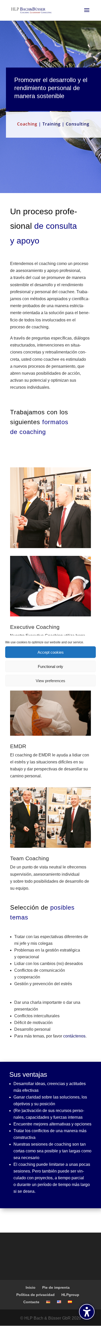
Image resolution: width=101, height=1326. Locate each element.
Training (51, 124)
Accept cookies (51, 652)
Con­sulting (77, 124)
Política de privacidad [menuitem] (35, 1295)
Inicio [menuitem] (30, 1287)
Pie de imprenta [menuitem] (56, 1287)
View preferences (50, 680)
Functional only (50, 666)
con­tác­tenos (74, 1036)
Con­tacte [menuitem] (31, 1302)
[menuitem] (48, 1302)
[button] (87, 1312)
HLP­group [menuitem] (70, 1295)
